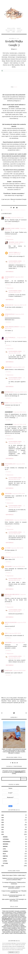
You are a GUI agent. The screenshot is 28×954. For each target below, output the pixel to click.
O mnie (13, 31)
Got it (17, 952)
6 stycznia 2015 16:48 (14, 633)
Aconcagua (9, 520)
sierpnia (5, 846)
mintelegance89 (11, 622)
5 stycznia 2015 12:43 (20, 392)
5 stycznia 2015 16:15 (17, 557)
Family (8, 31)
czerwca (5, 851)
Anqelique (8, 670)
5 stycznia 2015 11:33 (20, 305)
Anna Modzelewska (12, 326)
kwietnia (5, 856)
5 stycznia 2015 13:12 (15, 402)
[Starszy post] (26, 713)
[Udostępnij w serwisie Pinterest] (17, 208)
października (6, 841)
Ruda (7, 402)
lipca (4, 848)
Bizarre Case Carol (12, 228)
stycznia (5, 863)
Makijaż (19, 28)
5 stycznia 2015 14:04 (18, 493)
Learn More (11, 952)
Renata (7, 557)
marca (5, 858)
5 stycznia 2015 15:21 (20, 520)
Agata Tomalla (14, 252)
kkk (6, 633)
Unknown (8, 367)
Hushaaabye (9, 277)
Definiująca (9, 392)
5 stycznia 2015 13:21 (19, 412)
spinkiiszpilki (10, 314)
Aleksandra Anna (15, 261)
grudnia (5, 836)
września (5, 844)
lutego (5, 861)
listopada (6, 839)
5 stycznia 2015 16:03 (17, 548)
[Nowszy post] (1, 713)
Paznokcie (19, 30)
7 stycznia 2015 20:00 (19, 670)
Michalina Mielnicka (12, 594)
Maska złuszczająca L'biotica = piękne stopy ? (14, 875)
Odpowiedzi (10, 239)
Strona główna (11, 28)
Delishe (7, 217)
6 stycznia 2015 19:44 (18, 642)
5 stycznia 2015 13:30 (19, 424)
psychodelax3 (10, 464)
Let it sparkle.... (11, 337)
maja (4, 853)
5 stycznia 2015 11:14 (17, 217)
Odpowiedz (8, 223)
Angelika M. (9, 305)
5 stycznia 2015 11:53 (18, 367)
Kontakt (19, 31)
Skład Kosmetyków (10, 30)
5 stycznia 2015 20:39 (18, 566)
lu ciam (7, 548)
